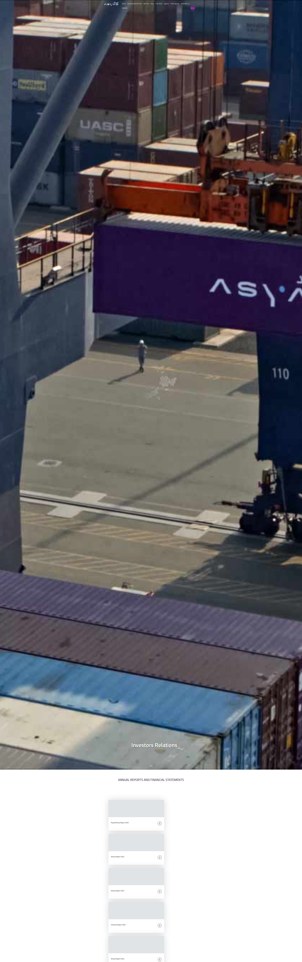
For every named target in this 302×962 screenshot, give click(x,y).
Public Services (175, 3)
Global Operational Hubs (134, 3)
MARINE (124, 8)
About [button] (124, 3)
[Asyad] (111, 3)
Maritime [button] (146, 3)
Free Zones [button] (159, 3)
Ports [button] (152, 3)
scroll (151, 765)
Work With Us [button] (185, 3)
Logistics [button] (166, 3)
